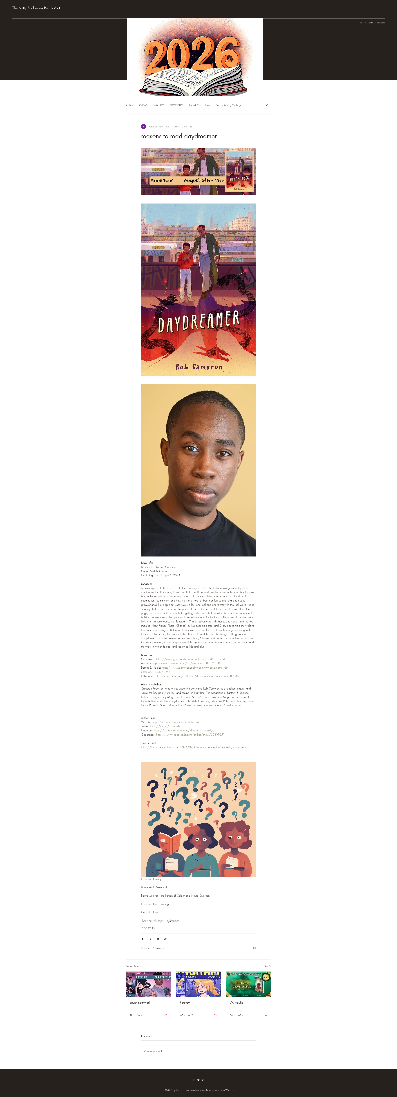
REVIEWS (143, 105)
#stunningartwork (139, 1002)
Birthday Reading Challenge (228, 105)
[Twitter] (198, 1079)
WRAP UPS (159, 105)
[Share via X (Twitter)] (150, 938)
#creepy (185, 1002)
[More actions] (254, 126)
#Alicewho (236, 1002)
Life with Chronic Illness (199, 105)
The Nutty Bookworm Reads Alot (36, 8)
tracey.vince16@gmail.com (372, 22)
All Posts (129, 105)
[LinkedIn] (203, 1079)
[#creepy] (198, 984)
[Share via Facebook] (142, 938)
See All (268, 965)
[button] (267, 105)
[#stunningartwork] (148, 984)
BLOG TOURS (176, 105)
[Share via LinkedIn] (157, 938)
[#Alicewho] (248, 984)
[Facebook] (193, 1079)
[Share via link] (165, 938)
